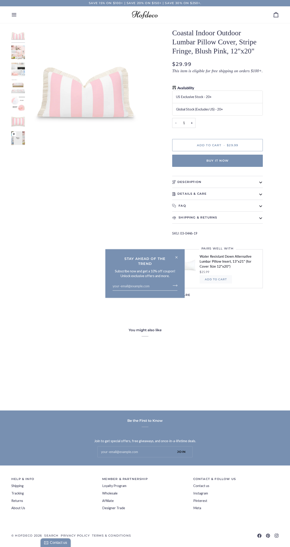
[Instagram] (277, 536)
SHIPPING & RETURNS (197, 217)
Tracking (17, 493)
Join (181, 451)
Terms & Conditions (111, 535)
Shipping (17, 486)
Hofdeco (24, 535)
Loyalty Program (114, 486)
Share (184, 295)
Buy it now (217, 160)
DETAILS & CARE (192, 193)
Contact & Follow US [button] (214, 479)
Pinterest (200, 501)
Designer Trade (113, 508)
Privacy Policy (75, 535)
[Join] (173, 285)
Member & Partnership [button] (124, 479)
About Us (18, 508)
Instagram (200, 493)
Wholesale (110, 493)
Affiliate (108, 501)
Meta (197, 508)
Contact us (201, 486)
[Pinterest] (268, 536)
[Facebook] (259, 536)
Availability (185, 88)
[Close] (178, 255)
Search (51, 535)
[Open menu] (18, 14)
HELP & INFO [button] (22, 479)
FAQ (181, 205)
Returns (17, 501)
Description (189, 182)
